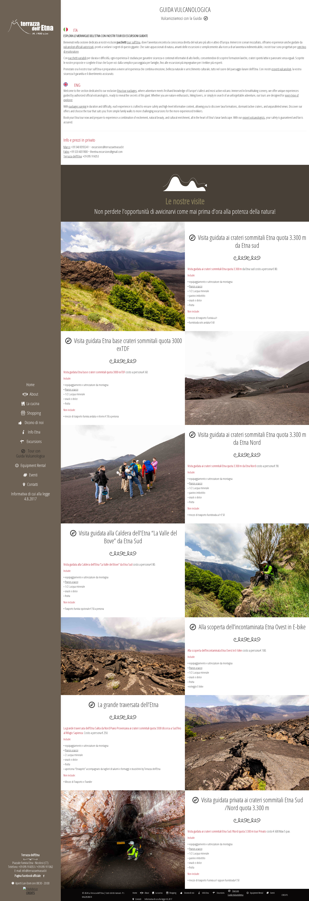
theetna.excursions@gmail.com (106, 151)
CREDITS (284, 895)
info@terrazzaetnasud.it (34, 870)
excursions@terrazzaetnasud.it (108, 147)
